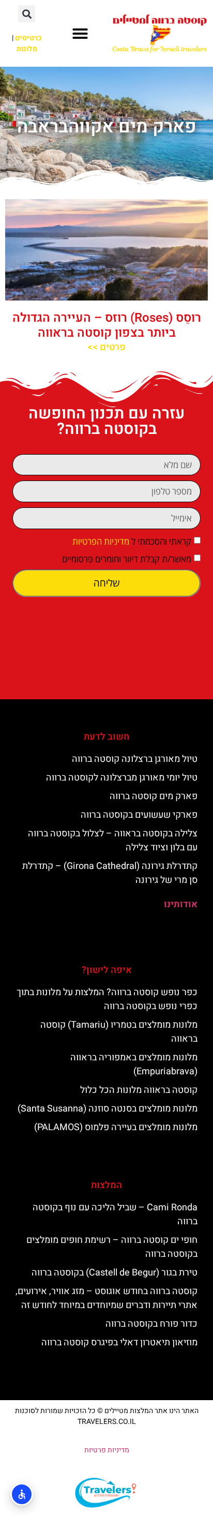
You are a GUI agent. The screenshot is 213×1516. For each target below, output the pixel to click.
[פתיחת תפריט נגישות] (21, 1494)
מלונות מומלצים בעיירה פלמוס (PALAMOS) (115, 1127)
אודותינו (180, 904)
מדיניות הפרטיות (100, 541)
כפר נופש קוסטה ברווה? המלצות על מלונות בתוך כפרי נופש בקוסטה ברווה (107, 999)
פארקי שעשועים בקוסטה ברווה (139, 815)
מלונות (27, 48)
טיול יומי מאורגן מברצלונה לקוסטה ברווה (121, 778)
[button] (80, 33)
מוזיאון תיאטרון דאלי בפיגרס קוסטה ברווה (119, 1342)
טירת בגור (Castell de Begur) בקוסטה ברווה (114, 1273)
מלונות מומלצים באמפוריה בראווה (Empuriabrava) (133, 1064)
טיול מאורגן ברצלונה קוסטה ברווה (134, 759)
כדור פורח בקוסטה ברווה (151, 1324)
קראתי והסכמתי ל (131, 541)
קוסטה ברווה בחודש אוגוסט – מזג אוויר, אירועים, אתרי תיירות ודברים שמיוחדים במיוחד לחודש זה (106, 1298)
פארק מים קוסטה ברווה (153, 796)
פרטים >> (106, 347)
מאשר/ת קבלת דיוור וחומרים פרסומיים (126, 559)
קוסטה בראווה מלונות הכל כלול (138, 1090)
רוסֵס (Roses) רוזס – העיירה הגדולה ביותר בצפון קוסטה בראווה (106, 325)
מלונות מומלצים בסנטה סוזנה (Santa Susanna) (107, 1109)
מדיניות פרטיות (106, 1450)
